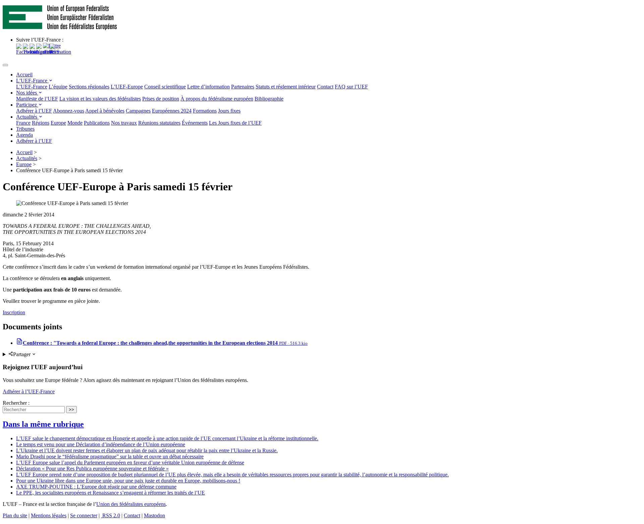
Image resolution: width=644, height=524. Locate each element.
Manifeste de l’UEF (37, 99)
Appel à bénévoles (104, 111)
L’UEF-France (32, 80)
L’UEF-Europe (127, 86)
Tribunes (25, 129)
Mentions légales (48, 515)
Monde (75, 123)
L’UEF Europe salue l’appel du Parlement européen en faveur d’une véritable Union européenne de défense (130, 462)
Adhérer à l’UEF (34, 111)
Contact (325, 86)
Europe (58, 123)
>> (71, 409)
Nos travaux (124, 123)
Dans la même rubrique (43, 424)
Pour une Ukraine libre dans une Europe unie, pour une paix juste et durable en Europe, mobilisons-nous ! (128, 480)
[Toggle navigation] (5, 65)
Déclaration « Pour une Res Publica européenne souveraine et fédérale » (92, 468)
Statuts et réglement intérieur (286, 86)
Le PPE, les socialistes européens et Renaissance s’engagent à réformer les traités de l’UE (110, 493)
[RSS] (54, 52)
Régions (40, 123)
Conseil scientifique (165, 86)
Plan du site (15, 515)
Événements (195, 123)
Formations (205, 111)
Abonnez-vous (68, 111)
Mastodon (154, 515)
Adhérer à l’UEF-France (29, 391)
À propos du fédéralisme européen (216, 99)
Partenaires (242, 86)
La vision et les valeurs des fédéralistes (100, 99)
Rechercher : (16, 403)
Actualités (27, 117)
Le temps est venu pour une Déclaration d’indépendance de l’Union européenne (100, 444)
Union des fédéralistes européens (131, 504)
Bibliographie (269, 99)
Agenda (24, 135)
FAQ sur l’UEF (351, 86)
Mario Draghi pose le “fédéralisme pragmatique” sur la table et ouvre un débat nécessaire (110, 456)
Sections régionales (89, 86)
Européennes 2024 (172, 111)
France (23, 123)
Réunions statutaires (159, 123)
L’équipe (58, 86)
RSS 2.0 (110, 515)
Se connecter (83, 515)
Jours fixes (229, 111)
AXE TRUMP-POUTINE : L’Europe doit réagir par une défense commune (96, 486)
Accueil (24, 74)
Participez (27, 105)
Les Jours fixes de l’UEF (235, 123)
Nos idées (27, 92)
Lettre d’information (208, 86)
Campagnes (138, 111)
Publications (97, 123)
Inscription (14, 312)
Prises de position (160, 99)
